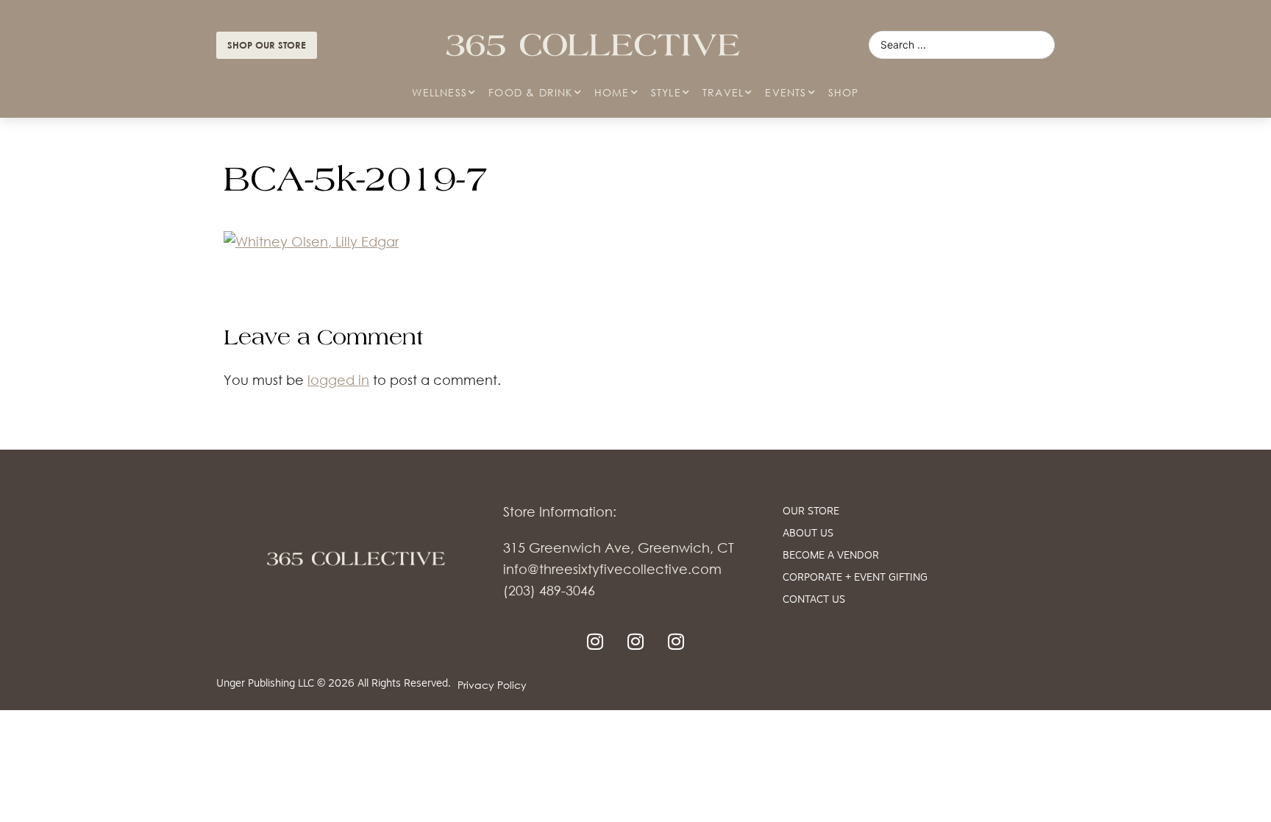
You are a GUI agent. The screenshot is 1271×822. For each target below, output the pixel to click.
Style (666, 92)
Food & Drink (530, 92)
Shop (843, 92)
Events (785, 92)
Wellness (439, 92)
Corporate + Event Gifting (855, 578)
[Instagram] (595, 641)
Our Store (811, 511)
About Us (808, 533)
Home (612, 92)
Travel (723, 92)
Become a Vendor (831, 555)
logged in (338, 380)
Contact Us (814, 600)
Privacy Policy (492, 685)
